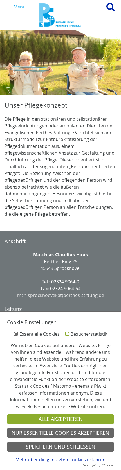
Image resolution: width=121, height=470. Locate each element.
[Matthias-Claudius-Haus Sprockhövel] (60, 15)
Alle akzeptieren (61, 419)
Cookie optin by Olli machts (98, 465)
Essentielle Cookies (39, 334)
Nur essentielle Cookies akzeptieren (60, 433)
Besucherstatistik (89, 334)
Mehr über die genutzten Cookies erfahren (60, 459)
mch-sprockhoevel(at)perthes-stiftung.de (60, 295)
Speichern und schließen (60, 446)
